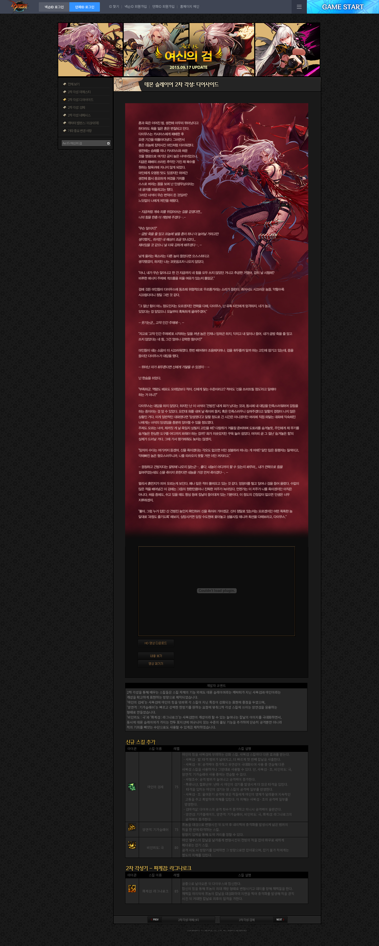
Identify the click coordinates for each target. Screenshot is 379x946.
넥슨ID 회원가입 (136, 6)
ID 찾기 (114, 6)
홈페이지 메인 (189, 6)
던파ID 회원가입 (163, 6)
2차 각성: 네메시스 (79, 115)
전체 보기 (73, 84)
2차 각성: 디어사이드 (80, 99)
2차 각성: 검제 (76, 107)
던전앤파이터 (19, 7)
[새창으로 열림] (223, 664)
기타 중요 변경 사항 (80, 130)
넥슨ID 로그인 (54, 6)
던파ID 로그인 (84, 6)
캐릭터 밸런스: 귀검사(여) (83, 122)
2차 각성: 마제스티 (79, 91)
